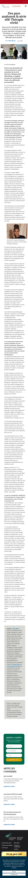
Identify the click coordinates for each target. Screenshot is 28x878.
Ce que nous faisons (7, 845)
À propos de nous (6, 843)
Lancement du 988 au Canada (13, 794)
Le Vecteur (16, 6)
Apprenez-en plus (9, 786)
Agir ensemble (8, 776)
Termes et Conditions (17, 846)
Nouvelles (16, 843)
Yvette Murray (12, 40)
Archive (16, 849)
